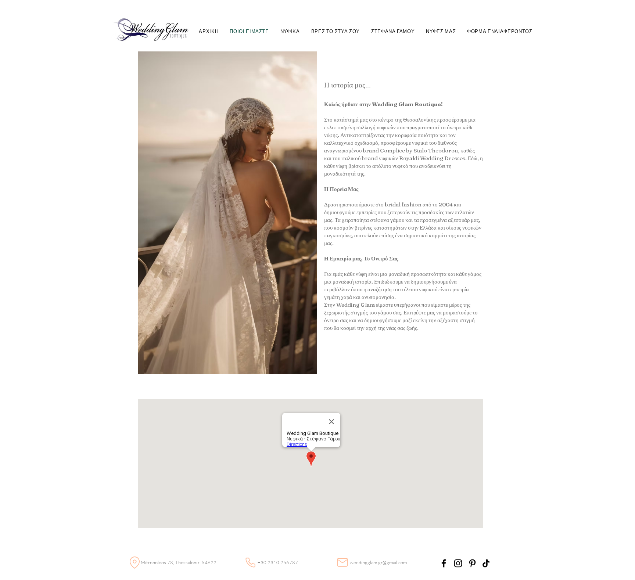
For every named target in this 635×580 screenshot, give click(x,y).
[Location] (134, 562)
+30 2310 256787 (278, 562)
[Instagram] (458, 563)
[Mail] (342, 562)
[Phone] (250, 562)
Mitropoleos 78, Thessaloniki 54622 (178, 562)
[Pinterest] (472, 563)
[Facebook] (443, 563)
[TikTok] (486, 563)
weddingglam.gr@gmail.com (378, 562)
